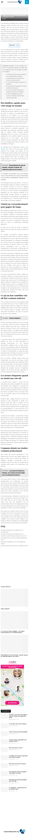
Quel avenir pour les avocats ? (16, 747)
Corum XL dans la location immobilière (18, 731)
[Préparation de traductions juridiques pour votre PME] (4, 781)
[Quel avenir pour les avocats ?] (4, 749)
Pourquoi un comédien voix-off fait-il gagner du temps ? (13, 542)
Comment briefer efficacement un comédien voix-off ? (14, 546)
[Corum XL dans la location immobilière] (4, 733)
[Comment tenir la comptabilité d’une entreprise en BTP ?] (4, 741)
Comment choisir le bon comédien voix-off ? (12, 534)
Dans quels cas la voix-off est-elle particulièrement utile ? (14, 539)
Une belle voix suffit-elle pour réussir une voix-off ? (14, 536)
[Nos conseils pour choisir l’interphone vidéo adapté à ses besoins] (4, 773)
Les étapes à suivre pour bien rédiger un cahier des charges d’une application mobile (18, 716)
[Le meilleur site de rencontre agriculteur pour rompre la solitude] (4, 757)
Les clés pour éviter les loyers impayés (17, 723)
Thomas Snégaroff (5, 608)
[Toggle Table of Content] (17, 45)
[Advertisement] (14, 566)
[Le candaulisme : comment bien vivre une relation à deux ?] (4, 789)
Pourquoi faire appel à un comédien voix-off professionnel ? (12, 531)
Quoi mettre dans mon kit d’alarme (17, 763)
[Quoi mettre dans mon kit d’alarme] (4, 765)
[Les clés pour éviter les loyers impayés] (4, 725)
